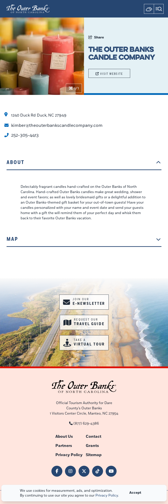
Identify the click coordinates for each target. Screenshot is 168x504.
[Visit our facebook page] (56, 471)
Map (12, 239)
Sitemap (94, 454)
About (15, 162)
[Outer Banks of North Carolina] (28, 8)
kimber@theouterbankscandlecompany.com (57, 125)
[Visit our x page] (84, 471)
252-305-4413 (25, 135)
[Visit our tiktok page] (97, 471)
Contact (93, 436)
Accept (135, 492)
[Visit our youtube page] (111, 471)
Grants (92, 445)
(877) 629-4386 (86, 423)
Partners (63, 445)
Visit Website (111, 74)
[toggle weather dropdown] (149, 9)
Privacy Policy (68, 454)
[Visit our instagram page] (70, 471)
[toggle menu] (159, 9)
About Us (64, 436)
